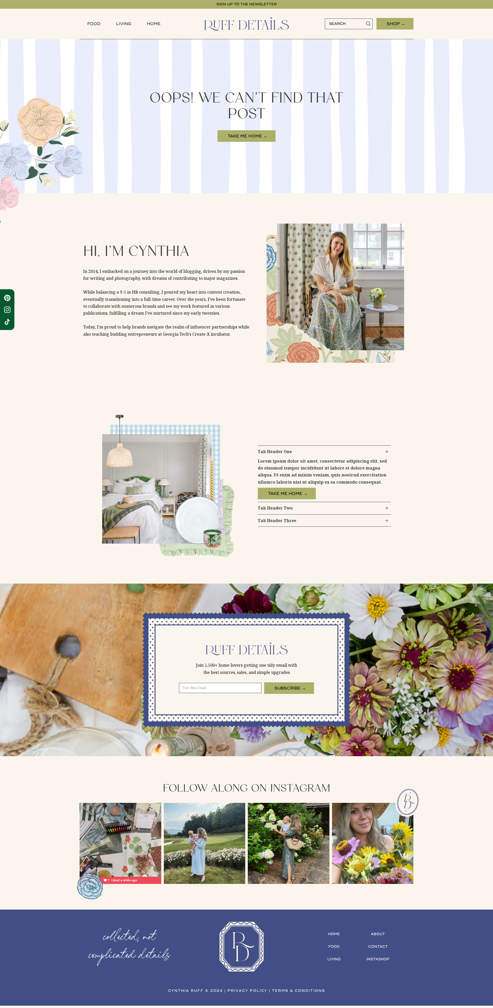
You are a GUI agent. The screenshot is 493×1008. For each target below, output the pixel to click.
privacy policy (247, 991)
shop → (396, 23)
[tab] (324, 473)
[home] (246, 24)
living (334, 959)
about (378, 934)
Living (123, 23)
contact (378, 946)
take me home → (247, 136)
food (93, 23)
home (334, 934)
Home (153, 23)
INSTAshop (378, 959)
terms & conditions (298, 991)
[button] (93, 23)
